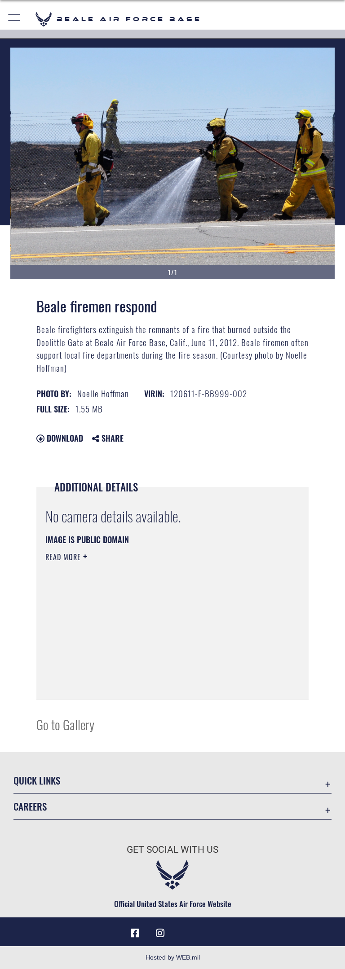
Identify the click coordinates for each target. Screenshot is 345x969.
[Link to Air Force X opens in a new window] (210, 930)
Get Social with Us (172, 849)
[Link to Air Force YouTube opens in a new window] (185, 930)
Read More (64, 557)
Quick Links (36, 780)
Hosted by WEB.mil (173, 957)
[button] (14, 19)
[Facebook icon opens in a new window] (135, 933)
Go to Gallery (65, 724)
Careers (30, 806)
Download (63, 438)
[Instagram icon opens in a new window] (160, 933)
